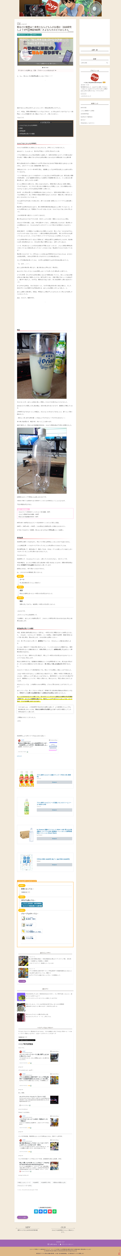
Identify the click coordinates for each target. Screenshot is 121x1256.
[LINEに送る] (54, 1211)
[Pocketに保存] (50, 1211)
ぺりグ (60, 2)
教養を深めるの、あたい (24, 34)
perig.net (19, 756)
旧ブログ (83, 120)
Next (71, 51)
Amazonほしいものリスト (88, 123)
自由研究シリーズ (36, 34)
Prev (19, 51)
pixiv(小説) (83, 107)
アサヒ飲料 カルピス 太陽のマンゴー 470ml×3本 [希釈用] (54, 776)
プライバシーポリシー (67, 1244)
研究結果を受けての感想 (27, 134)
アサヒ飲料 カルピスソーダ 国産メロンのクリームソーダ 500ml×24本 (54, 803)
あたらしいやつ (45, 953)
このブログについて (86, 96)
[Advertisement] (45, 92)
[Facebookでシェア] (41, 1211)
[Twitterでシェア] (45, 1211)
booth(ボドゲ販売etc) (86, 117)
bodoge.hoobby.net (23, 1175)
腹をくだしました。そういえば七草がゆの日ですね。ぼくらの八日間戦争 (45, 1004)
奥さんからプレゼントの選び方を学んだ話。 (37, 1014)
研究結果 (22, 131)
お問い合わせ (53, 1244)
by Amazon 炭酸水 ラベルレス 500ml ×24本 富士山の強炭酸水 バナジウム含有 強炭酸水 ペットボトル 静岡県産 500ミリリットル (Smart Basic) (54, 831)
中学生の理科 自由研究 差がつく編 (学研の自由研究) (53, 859)
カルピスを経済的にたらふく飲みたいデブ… (63, 1231)
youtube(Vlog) (85, 113)
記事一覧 (95, 50)
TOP (119, 1253)
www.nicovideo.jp (22, 1109)
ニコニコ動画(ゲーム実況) (87, 110)
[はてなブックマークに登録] (36, 1211)
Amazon (54, 782)
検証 (21, 128)
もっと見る (22, 981)
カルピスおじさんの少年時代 (28, 125)
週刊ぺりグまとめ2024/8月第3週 (28, 1230)
